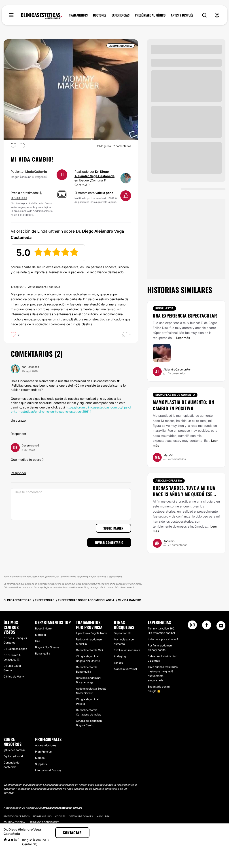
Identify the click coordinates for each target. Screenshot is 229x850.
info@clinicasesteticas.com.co (62, 807)
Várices (118, 662)
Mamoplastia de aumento (175, 394)
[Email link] (220, 625)
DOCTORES (99, 15)
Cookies (60, 816)
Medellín (40, 634)
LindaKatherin (36, 171)
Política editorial (15, 822)
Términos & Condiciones (44, 822)
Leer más (183, 338)
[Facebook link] (206, 626)
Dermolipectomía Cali (89, 650)
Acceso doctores (45, 745)
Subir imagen (113, 528)
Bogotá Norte (43, 628)
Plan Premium (43, 751)
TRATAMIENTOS (78, 15)
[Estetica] (41, 16)
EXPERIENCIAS (120, 15)
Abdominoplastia (168, 480)
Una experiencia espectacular (185, 315)
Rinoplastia (164, 308)
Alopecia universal (125, 669)
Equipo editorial (13, 756)
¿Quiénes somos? (14, 750)
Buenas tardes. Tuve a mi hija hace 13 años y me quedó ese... (184, 490)
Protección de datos (17, 816)
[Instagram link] (192, 626)
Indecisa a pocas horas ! (163, 639)
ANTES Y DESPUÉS (182, 15)
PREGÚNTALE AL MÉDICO (150, 15)
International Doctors (48, 770)
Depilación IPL (123, 633)
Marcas (40, 758)
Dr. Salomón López (15, 648)
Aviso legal (103, 816)
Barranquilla (42, 653)
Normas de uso (42, 816)
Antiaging (120, 656)
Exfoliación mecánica (127, 650)
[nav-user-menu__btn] (217, 15)
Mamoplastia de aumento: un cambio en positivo (183, 405)
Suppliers (41, 764)
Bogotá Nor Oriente (47, 647)
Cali (37, 641)
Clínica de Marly (14, 676)
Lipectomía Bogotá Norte (91, 633)
